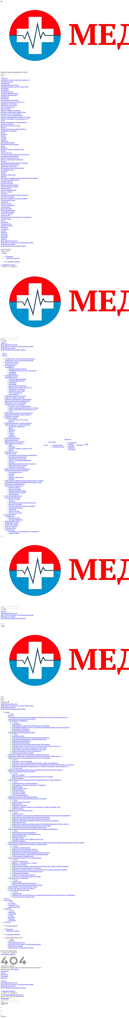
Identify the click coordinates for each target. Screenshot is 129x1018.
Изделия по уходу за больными (22, 761)
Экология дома (17, 893)
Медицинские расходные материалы (24, 832)
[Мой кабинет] (1, 622)
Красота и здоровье (18, 775)
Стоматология (16, 881)
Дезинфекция (16, 724)
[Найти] (2, 76)
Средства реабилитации (20, 861)
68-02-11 (4, 239)
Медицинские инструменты (21, 802)
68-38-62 (8, 244)
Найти (3, 1003)
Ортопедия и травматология (21, 847)
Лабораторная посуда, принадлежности (24, 783)
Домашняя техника (18, 736)
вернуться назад (6, 969)
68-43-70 (17, 242)
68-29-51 (13, 246)
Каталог (11, 715)
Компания (11, 912)
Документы (4, 976)
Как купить (12, 903)
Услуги (3, 972)
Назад (12, 714)
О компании (5, 971)
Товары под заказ (17, 814)
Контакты (4, 978)
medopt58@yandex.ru (8, 265)
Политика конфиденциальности (13, 995)
